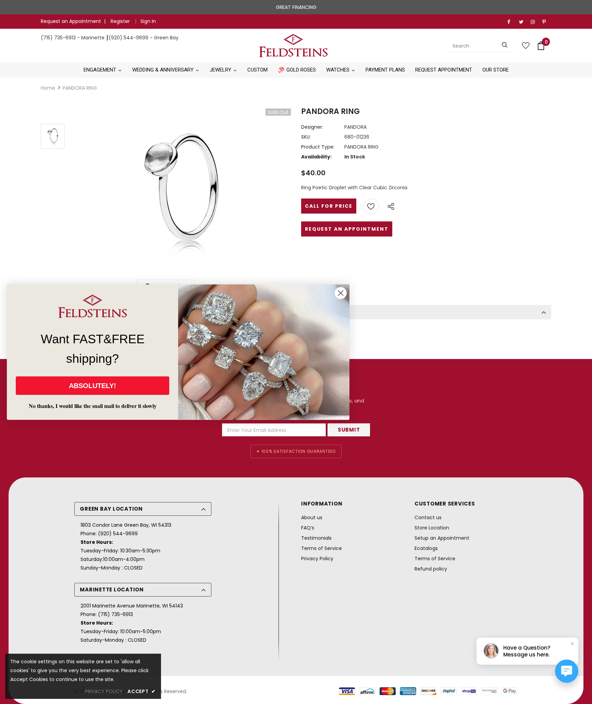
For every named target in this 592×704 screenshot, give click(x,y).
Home (48, 88)
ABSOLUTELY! (92, 385)
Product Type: (317, 146)
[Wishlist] (371, 207)
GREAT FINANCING (296, 7)
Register (121, 21)
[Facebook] (511, 22)
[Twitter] (523, 22)
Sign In (148, 21)
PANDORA (355, 127)
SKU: (306, 136)
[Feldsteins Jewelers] (293, 45)
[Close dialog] (341, 293)
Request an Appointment (71, 21)
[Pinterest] (546, 22)
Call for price (329, 206)
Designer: (312, 127)
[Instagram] (535, 22)
